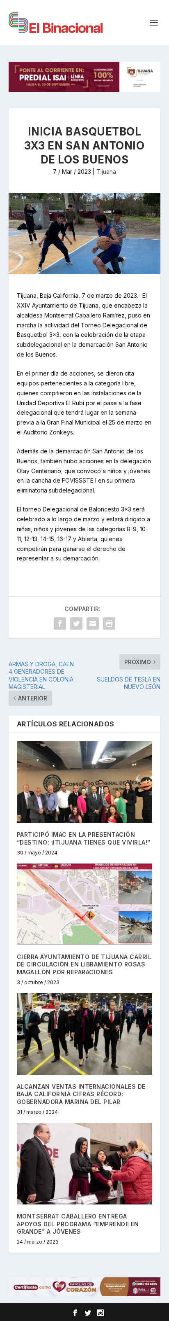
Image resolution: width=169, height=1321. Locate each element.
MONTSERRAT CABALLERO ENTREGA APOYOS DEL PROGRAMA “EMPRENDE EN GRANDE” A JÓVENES (78, 1224)
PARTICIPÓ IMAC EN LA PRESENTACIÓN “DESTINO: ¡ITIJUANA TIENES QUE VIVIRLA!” (84, 838)
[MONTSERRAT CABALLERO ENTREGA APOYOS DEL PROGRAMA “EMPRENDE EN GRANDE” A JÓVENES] (85, 1163)
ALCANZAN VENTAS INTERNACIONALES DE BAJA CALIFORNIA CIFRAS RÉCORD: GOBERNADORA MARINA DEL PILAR (81, 1094)
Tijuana (106, 171)
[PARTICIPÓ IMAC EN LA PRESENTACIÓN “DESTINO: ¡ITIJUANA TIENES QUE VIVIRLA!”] (85, 782)
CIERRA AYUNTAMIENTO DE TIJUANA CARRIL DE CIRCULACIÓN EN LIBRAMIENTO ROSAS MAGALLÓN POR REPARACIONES (84, 964)
